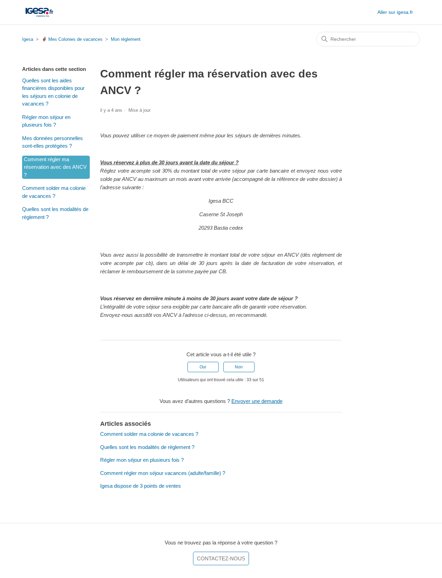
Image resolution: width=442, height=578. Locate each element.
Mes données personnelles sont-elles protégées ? (52, 142)
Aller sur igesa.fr (395, 12)
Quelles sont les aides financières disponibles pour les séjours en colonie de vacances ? (53, 92)
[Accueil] (39, 12)
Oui (203, 367)
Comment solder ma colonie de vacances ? (54, 192)
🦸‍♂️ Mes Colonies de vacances (72, 39)
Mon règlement (126, 39)
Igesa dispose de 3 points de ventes (140, 486)
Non (239, 367)
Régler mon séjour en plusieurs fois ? (46, 121)
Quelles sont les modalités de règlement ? (55, 213)
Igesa (27, 39)
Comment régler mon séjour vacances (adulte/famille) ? (162, 473)
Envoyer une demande (256, 401)
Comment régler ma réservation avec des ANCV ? (55, 167)
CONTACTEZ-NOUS (221, 558)
